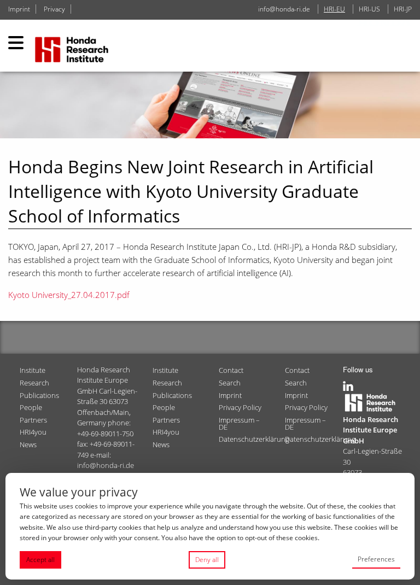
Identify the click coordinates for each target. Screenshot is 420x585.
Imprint (19, 9)
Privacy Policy (240, 407)
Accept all (40, 559)
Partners (33, 420)
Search (230, 383)
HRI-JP (403, 9)
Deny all (207, 559)
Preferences (376, 559)
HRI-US (369, 9)
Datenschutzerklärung (247, 439)
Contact (231, 370)
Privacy (54, 9)
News (28, 444)
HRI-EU (334, 9)
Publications (39, 395)
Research (34, 383)
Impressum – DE (239, 423)
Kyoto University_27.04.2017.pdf (69, 294)
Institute (32, 370)
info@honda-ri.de (284, 9)
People (31, 407)
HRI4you (33, 432)
